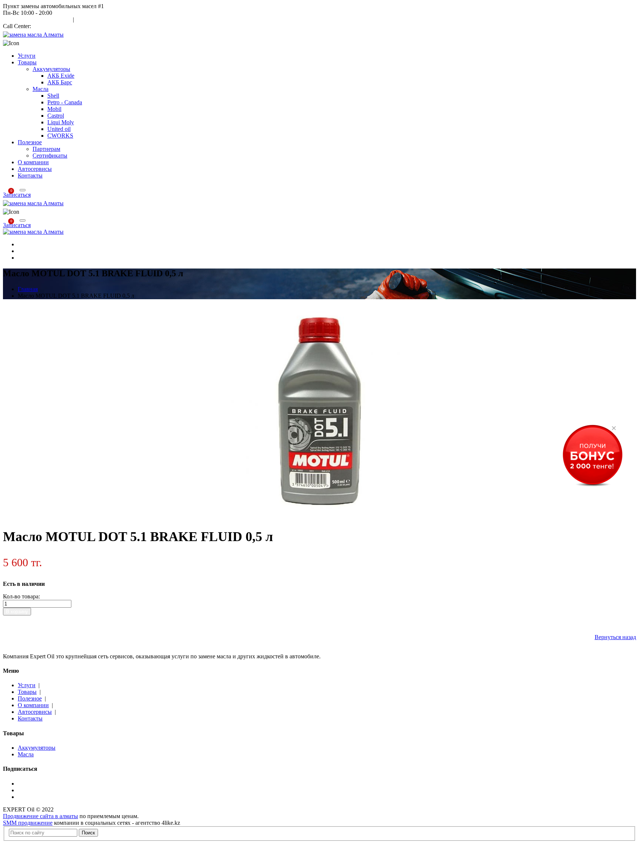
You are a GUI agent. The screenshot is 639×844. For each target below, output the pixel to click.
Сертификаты (50, 155)
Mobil (54, 109)
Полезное (30, 142)
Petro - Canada (64, 102)
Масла (40, 89)
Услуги (27, 56)
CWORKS (60, 135)
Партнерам (46, 149)
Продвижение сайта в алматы (40, 816)
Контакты (30, 175)
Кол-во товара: (21, 596)
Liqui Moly (60, 122)
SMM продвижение (28, 823)
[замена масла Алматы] (33, 34)
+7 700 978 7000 (53, 26)
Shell (53, 95)
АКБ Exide (60, 75)
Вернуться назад (615, 637)
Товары (27, 62)
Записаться (17, 195)
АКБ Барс (59, 82)
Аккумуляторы (51, 69)
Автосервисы (35, 169)
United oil (59, 129)
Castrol (55, 115)
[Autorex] (33, 232)
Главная (28, 289)
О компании (33, 162)
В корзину (17, 611)
